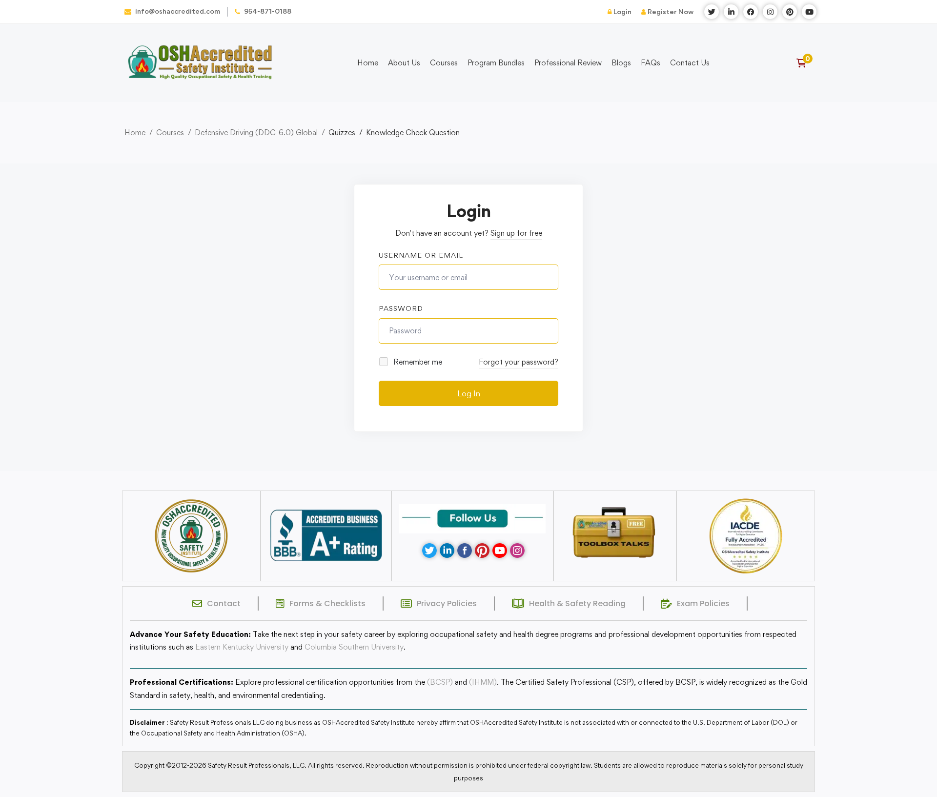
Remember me (416, 362)
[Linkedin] (447, 550)
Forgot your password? (518, 362)
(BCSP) (440, 682)
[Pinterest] (482, 550)
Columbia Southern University (354, 647)
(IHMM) (483, 682)
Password (401, 308)
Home (134, 132)
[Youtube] (499, 550)
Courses (170, 132)
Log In (468, 393)
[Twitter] (429, 550)
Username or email (421, 255)
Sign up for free (516, 233)
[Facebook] (464, 550)
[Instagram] (517, 550)
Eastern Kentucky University (241, 647)
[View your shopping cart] (804, 63)
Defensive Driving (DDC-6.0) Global (256, 132)
